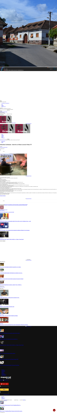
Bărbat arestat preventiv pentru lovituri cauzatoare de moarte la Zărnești (11, 278)
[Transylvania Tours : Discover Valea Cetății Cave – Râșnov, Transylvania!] (2, 343)
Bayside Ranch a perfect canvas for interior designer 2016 (9, 359)
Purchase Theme (4, 106)
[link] (3, 195)
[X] (10, 151)
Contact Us (3, 398)
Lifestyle (3, 136)
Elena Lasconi (3, 141)
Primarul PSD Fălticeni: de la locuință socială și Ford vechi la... (10, 333)
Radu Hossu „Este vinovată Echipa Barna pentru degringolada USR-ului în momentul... (14, 324)
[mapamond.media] (4, 390)
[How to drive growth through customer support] (2, 351)
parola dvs (8, 110)
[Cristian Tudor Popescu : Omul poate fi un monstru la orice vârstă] (4, 295)
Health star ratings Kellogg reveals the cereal (7, 306)
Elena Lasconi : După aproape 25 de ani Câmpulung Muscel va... (10, 405)
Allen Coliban (2, 314)
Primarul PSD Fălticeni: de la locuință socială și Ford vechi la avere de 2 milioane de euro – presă (15, 221)
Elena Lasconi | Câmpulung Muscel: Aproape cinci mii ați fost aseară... (11, 411)
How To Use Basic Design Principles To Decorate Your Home (9, 365)
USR (2, 142)
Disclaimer (3, 396)
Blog (2, 104)
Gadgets (3, 135)
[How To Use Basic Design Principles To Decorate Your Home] (2, 363)
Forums (2, 105)
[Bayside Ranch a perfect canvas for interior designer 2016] (2, 357)
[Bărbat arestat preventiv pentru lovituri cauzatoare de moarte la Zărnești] (2, 277)
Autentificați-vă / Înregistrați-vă (5, 103)
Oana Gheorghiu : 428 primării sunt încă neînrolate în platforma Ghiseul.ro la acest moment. (15, 230)
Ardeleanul (1, 237)
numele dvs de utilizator (10, 109)
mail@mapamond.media (7, 394)
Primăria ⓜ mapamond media (3, 147)
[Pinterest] (13, 151)
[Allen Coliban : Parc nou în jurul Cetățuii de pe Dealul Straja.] (4, 313)
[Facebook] (7, 151)
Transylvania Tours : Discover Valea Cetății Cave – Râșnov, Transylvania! (12, 239)
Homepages (3, 137)
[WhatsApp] (16, 151)
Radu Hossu (1, 323)
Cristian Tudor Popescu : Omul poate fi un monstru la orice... (10, 297)
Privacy (2, 397)
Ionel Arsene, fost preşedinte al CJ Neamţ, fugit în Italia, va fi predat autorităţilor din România (16, 204)
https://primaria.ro (2, 210)
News (2, 134)
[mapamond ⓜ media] (28, 123)
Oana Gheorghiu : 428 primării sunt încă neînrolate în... (9, 339)
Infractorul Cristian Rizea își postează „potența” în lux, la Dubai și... (11, 284)
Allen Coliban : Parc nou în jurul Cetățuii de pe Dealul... (9, 315)
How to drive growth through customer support (7, 353)
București (1, 219)
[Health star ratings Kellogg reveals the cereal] (4, 304)
